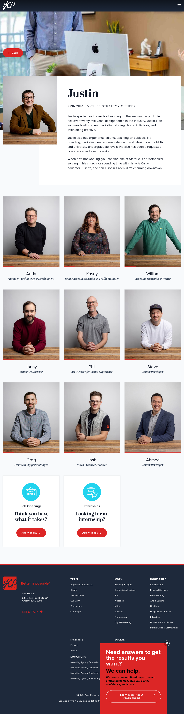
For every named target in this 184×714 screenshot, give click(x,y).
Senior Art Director (31, 372)
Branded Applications (125, 589)
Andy (31, 273)
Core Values (76, 606)
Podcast (74, 645)
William (152, 273)
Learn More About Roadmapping (131, 696)
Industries (158, 579)
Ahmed (153, 460)
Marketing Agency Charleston (84, 672)
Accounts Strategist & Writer (153, 279)
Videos (73, 650)
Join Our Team (77, 595)
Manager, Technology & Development (31, 279)
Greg (31, 460)
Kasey (92, 273)
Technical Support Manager (31, 465)
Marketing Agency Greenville (84, 662)
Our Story (75, 600)
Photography (121, 616)
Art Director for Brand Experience (91, 372)
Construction (156, 584)
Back (15, 53)
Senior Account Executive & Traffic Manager (92, 279)
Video (117, 606)
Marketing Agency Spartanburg (85, 678)
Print (117, 595)
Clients (73, 589)
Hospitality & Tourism (160, 611)
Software (119, 611)
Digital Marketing (123, 622)
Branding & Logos (123, 584)
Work (119, 579)
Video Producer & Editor (92, 465)
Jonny (31, 367)
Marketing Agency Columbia (84, 667)
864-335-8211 (28, 593)
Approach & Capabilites (81, 584)
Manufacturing (157, 595)
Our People (75, 611)
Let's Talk (30, 611)
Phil (92, 367)
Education (155, 616)
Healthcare (155, 606)
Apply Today (29, 532)
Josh (92, 460)
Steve (152, 367)
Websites (119, 600)
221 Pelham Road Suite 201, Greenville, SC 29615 (35, 599)
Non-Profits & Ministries (161, 622)
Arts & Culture (157, 600)
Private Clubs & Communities (164, 627)
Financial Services (159, 589)
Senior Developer (152, 372)
